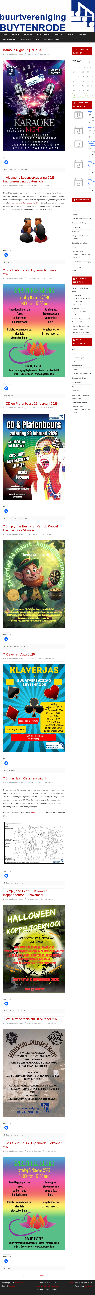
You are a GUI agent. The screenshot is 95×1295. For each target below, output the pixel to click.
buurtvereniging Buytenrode (47, 1286)
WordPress (88, 1286)
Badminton (76, 206)
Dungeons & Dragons (80, 223)
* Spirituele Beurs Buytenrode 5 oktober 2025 (32, 1145)
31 (74, 95)
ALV (37, 40)
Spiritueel (9, 395)
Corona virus (77, 365)
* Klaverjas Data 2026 (19, 654)
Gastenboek (26, 40)
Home (4, 35)
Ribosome (70, 1283)
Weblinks (82, 35)
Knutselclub (76, 386)
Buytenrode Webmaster (14, 54)
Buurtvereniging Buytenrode (16, 169)
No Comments (45, 54)
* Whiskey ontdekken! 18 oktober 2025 (31, 1019)
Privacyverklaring (51, 40)
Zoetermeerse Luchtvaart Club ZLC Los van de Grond (81, 255)
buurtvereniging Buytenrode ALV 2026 (25, 203)
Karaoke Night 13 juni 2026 (22, 50)
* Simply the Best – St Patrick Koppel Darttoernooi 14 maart (30, 528)
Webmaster (12, 1286)
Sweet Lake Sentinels (80, 243)
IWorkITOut (18, 1283)
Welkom (15, 35)
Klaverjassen (11, 770)
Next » (42, 1275)
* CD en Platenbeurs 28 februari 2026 (30, 403)
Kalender (28, 35)
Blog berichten (8, 40)
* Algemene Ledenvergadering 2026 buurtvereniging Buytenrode (29, 179)
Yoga (90, 111)
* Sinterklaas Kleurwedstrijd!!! (24, 778)
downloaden (35, 813)
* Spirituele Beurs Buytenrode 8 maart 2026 (31, 272)
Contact (69, 35)
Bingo (74, 210)
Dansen (75, 214)
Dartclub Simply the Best (15, 646)
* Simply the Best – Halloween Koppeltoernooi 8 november (25, 893)
